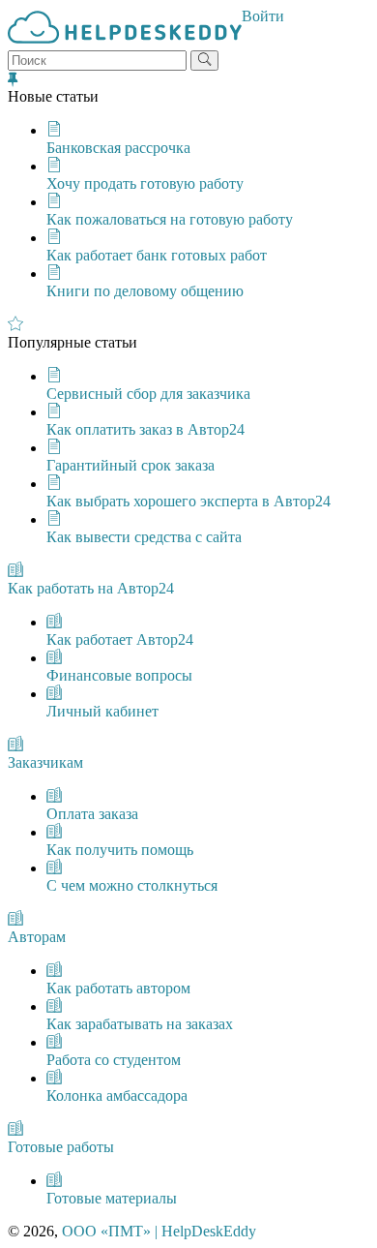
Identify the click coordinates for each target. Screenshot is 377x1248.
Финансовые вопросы (119, 675)
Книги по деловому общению (145, 291)
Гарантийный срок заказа (130, 465)
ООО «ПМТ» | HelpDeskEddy (159, 1231)
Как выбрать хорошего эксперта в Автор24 (188, 501)
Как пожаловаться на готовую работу (169, 219)
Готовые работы (61, 1147)
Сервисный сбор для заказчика (148, 393)
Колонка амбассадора (117, 1095)
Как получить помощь (119, 849)
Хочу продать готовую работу (145, 183)
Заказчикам (45, 762)
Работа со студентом (113, 1059)
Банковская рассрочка (118, 147)
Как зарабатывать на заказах (139, 1024)
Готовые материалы (111, 1198)
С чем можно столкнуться (132, 885)
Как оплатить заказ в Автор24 (145, 429)
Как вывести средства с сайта (144, 537)
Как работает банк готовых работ (156, 255)
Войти (263, 16)
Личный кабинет (102, 711)
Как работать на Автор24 (91, 588)
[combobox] (97, 60)
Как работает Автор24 (119, 639)
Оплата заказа (92, 814)
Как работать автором (118, 988)
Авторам (37, 936)
